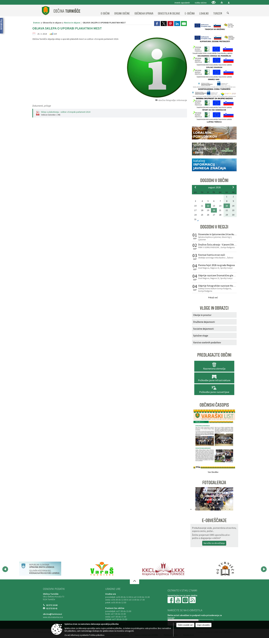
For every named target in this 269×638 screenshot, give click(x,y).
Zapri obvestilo (203, 625)
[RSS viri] (192, 599)
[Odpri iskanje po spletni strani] (228, 13)
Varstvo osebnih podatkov (207, 342)
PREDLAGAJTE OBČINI (214, 355)
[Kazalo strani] (222, 2)
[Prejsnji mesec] (195, 187)
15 (227, 205)
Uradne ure (112, 589)
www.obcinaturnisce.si (53, 617)
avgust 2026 (214, 187)
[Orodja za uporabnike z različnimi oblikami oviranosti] (213, 2)
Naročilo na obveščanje (214, 543)
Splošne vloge (200, 335)
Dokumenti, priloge (41, 105)
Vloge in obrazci (214, 308)
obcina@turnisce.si (52, 614)
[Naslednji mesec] (233, 187)
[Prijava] (229, 3)
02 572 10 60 (51, 605)
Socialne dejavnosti (203, 328)
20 (214, 210)
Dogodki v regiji (214, 227)
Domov (36, 22)
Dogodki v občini (214, 180)
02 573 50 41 (51, 608)
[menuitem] (105, 11)
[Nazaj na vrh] (134, 581)
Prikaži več (213, 297)
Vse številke (213, 472)
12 (208, 205)
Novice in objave (72, 22)
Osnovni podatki (54, 589)
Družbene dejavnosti (204, 321)
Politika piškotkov (96, 635)
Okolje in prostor (202, 315)
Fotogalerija (214, 483)
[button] (195, 499)
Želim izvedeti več (185, 625)
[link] (157, 23)
